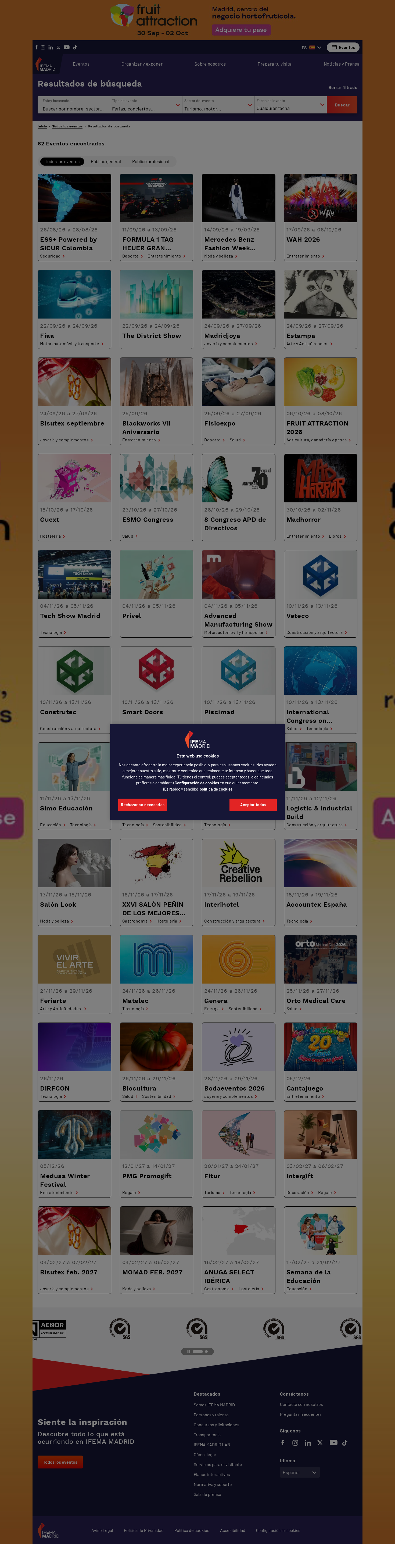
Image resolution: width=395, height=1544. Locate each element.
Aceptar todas (253, 804)
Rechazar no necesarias (142, 804)
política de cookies (216, 789)
